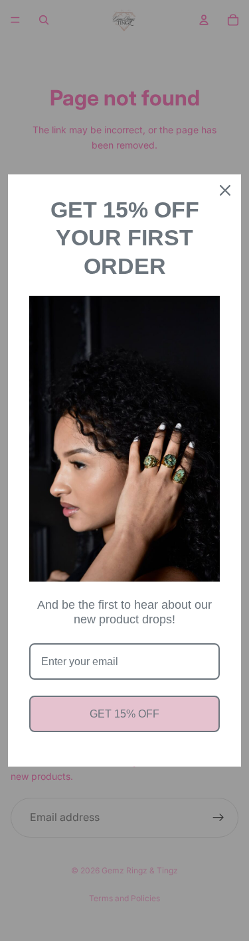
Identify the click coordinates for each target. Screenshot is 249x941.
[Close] (225, 190)
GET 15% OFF (124, 714)
